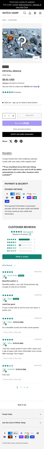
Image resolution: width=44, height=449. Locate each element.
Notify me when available (22, 134)
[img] (7, 272)
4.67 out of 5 (28, 232)
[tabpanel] (22, 167)
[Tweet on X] (10, 141)
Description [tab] (7, 153)
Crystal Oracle (12, 20)
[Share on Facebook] (16, 141)
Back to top (22, 405)
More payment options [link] (22, 129)
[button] (35, 13)
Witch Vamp (6, 75)
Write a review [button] (22, 256)
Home (4, 20)
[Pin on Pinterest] (21, 141)
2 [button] (20, 387)
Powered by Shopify (22, 443)
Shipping (5, 83)
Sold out (29, 115)
